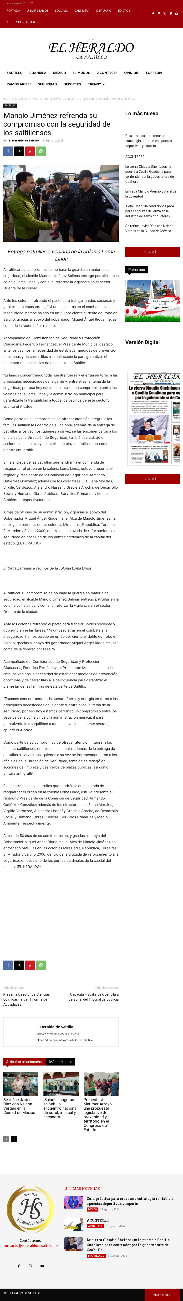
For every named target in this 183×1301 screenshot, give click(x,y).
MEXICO (92, 1209)
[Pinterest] (30, 151)
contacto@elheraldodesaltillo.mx (31, 1246)
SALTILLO (21, 99)
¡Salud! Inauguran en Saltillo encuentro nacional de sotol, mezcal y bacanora (60, 1108)
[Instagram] (159, 14)
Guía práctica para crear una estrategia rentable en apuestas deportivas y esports (149, 141)
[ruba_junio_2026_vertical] (152, 321)
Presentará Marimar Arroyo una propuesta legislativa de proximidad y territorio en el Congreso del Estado (98, 1114)
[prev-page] (6, 1139)
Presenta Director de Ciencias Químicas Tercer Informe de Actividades (26, 999)
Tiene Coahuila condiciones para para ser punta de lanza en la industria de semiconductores (149, 211)
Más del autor (60, 1062)
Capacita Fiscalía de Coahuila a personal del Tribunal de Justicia (94, 997)
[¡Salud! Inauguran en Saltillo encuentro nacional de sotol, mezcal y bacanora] (60, 1084)
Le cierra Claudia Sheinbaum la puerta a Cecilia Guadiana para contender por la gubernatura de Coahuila (149, 174)
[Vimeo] (171, 14)
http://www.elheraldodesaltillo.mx (57, 1033)
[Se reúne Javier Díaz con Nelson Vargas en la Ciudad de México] (20, 1084)
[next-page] (14, 1139)
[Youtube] (177, 14)
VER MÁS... (152, 252)
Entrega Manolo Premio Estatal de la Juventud (151, 193)
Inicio (6, 99)
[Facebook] (153, 14)
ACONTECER (135, 157)
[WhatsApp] (41, 151)
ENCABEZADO (96, 1255)
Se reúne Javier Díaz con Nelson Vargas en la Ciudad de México (19, 1106)
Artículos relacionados (24, 1062)
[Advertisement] (61, 909)
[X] (165, 14)
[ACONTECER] (73, 1224)
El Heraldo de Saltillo (24, 140)
